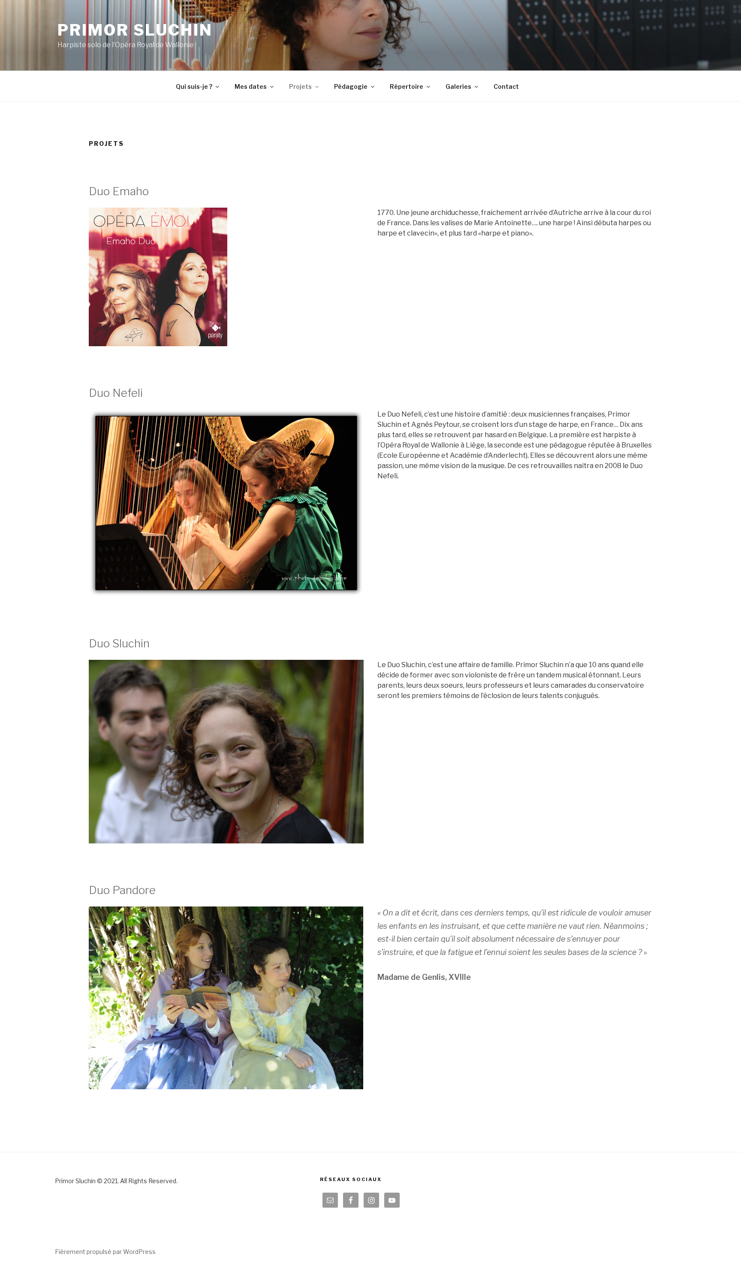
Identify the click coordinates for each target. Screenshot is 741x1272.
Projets (300, 86)
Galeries (458, 86)
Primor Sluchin (134, 30)
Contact (506, 86)
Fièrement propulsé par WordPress (105, 1251)
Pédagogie (350, 86)
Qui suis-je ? (194, 86)
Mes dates (251, 86)
